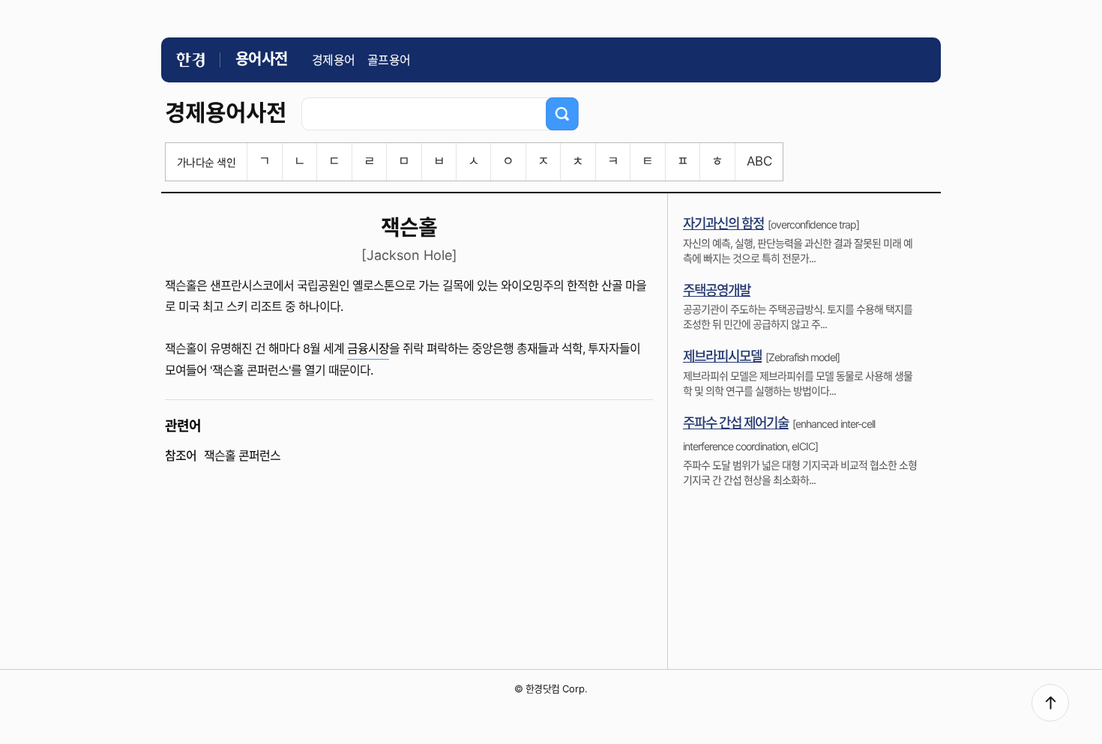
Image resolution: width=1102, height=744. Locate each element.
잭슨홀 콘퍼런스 (242, 455)
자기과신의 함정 (723, 224)
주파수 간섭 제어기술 (736, 423)
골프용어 (389, 59)
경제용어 (333, 59)
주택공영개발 (716, 290)
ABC (759, 161)
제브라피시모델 (722, 356)
